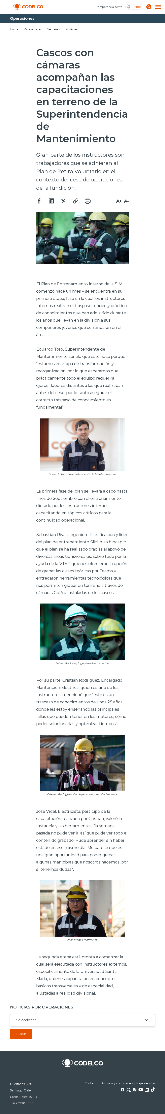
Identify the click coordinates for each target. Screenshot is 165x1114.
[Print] (88, 201)
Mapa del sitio (145, 1083)
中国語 (137, 7)
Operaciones (32, 29)
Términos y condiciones (116, 1083)
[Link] (75, 201)
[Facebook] (39, 201)
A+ (119, 201)
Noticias (72, 29)
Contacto (91, 1083)
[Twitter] (63, 201)
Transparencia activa (109, 6)
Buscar (21, 1034)
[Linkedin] (51, 201)
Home (14, 29)
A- (126, 201)
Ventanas (53, 29)
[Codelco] (28, 7)
